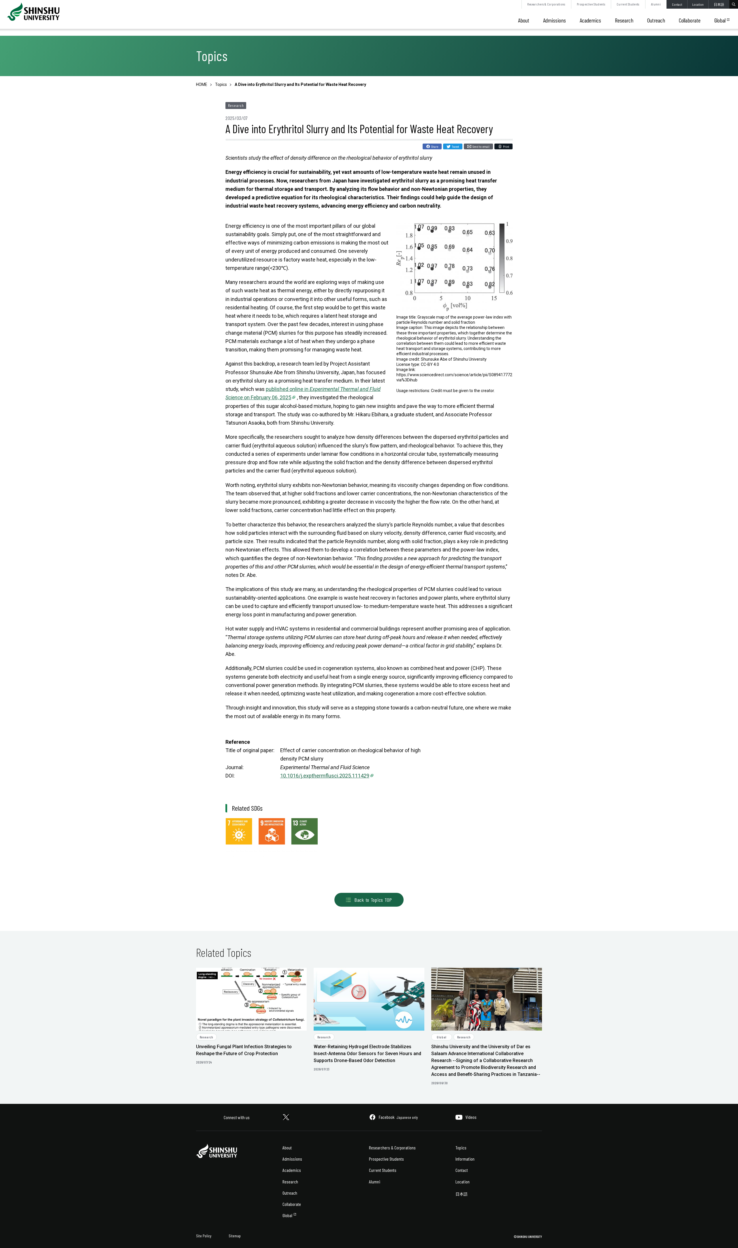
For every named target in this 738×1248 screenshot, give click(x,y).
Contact (677, 4)
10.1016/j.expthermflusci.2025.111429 (324, 776)
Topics (460, 1147)
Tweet (455, 146)
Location (698, 4)
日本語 (719, 4)
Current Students (628, 4)
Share (434, 146)
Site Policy (203, 1235)
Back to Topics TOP (373, 900)
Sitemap (235, 1235)
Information (465, 1159)
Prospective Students (591, 4)
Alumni (656, 4)
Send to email (481, 146)
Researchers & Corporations (546, 4)
